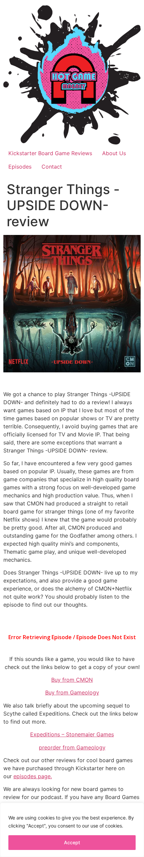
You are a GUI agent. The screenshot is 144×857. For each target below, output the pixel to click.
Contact (52, 166)
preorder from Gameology (72, 747)
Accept (72, 842)
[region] (72, 830)
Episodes (19, 166)
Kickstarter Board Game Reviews (50, 153)
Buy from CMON (72, 679)
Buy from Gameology (72, 692)
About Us (114, 153)
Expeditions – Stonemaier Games (72, 734)
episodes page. (32, 776)
